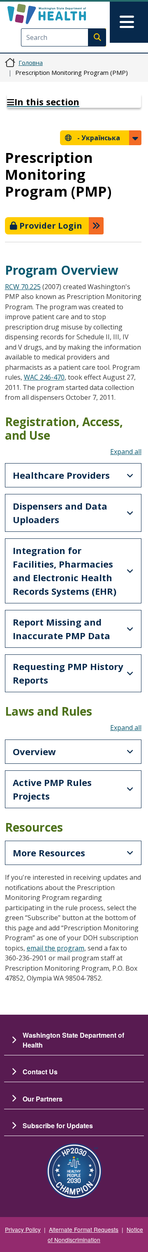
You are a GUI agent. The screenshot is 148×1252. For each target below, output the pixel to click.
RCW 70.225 (23, 286)
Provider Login (49, 225)
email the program (55, 948)
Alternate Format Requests (83, 1229)
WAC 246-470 (44, 377)
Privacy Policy (23, 1229)
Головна (30, 62)
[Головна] (60, 14)
